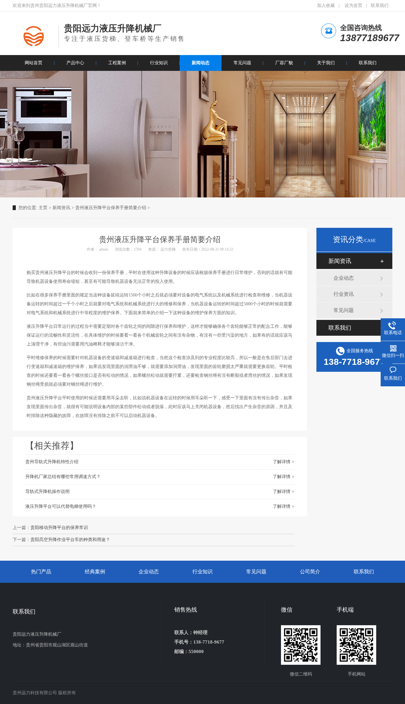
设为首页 (353, 5)
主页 (43, 207)
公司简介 (310, 571)
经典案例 (95, 571)
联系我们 (380, 5)
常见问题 (343, 310)
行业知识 (202, 571)
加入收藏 (326, 5)
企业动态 (343, 278)
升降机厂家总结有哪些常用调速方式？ (63, 476)
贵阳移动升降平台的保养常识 (59, 527)
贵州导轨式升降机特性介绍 (51, 461)
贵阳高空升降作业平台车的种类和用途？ (70, 539)
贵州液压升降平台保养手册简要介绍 (110, 207)
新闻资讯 (61, 207)
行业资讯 (343, 294)
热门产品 (41, 571)
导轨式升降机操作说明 (47, 491)
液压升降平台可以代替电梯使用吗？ (60, 506)
